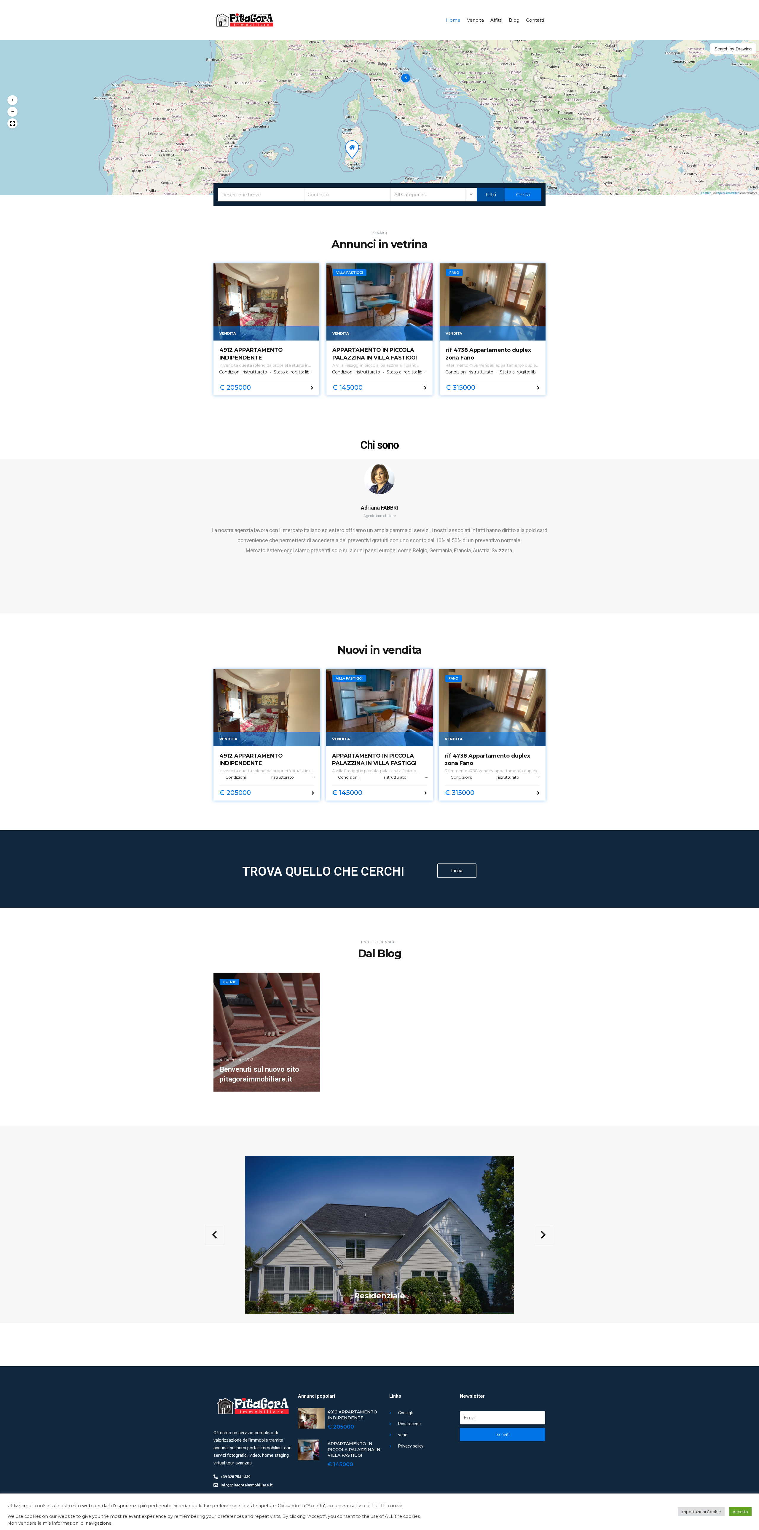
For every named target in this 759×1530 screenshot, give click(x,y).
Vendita (475, 20)
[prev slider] (214, 1235)
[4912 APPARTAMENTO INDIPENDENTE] (266, 302)
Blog (514, 20)
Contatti (535, 20)
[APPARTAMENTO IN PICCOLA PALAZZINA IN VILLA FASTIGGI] (379, 302)
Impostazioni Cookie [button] (701, 1511)
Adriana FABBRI (379, 508)
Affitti (496, 20)
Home (453, 20)
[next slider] (543, 1235)
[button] (406, 78)
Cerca (522, 195)
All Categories (409, 194)
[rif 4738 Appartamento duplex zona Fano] (493, 302)
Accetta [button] (740, 1511)
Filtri (491, 195)
